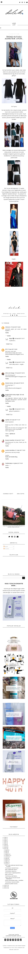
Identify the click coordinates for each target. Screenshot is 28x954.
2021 (5, 843)
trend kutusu (21, 313)
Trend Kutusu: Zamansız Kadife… (12, 882)
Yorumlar (7, 548)
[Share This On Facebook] (10, 315)
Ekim (6, 851)
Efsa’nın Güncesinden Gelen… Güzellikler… (14, 880)
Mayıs (6, 858)
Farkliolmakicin (9, 463)
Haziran (7, 857)
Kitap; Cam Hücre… (9, 874)
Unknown (7, 327)
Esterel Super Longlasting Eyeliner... (13, 872)
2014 (5, 888)
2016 (5, 885)
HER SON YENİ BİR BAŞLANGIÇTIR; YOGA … (13, 664)
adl (10, 313)
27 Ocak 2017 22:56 (12, 349)
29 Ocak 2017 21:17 (19, 338)
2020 (5, 844)
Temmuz (7, 855)
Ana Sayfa (20, 493)
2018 (5, 847)
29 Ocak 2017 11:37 (15, 420)
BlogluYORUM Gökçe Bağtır (12, 394)
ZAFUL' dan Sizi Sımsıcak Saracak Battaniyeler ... (12, 878)
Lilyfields (7, 420)
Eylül (6, 852)
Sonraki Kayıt (8, 493)
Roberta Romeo (9, 383)
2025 (5, 839)
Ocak (6, 863)
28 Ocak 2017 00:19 (19, 383)
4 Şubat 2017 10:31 (18, 463)
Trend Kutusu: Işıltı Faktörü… (11, 876)
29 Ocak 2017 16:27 (19, 440)
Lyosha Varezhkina (10, 450)
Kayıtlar (6, 546)
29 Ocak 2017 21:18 (19, 362)
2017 (5, 848)
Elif (6, 349)
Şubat (6, 862)
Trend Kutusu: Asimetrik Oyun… (12, 868)
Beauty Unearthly (9, 440)
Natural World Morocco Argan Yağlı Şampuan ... (13, 738)
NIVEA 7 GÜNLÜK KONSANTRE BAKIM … (14, 762)
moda (14, 313)
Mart (6, 861)
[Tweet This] (13, 315)
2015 (5, 886)
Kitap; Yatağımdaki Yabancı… (11, 869)
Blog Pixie (11, 947)
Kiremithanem (21, 945)
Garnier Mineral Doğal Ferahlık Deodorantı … (14, 688)
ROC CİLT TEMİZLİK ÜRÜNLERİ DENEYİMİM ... (14, 714)
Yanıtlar (9, 336)
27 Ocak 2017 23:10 (20, 373)
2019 (5, 845)
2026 (5, 837)
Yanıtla (7, 332)
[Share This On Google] (17, 315)
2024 (5, 840)
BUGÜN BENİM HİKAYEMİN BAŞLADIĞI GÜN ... (14, 786)
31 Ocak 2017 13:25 (20, 450)
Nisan (6, 859)
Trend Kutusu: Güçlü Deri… (11, 871)
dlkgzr (10, 338)
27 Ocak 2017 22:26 (15, 327)
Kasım (6, 850)
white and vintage (9, 373)
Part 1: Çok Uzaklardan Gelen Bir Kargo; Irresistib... (14, 866)
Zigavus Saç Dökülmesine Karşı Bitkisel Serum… (13, 811)
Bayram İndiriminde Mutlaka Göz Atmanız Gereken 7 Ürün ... (13, 641)
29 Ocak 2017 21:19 (19, 409)
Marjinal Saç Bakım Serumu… (11, 883)
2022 (5, 841)
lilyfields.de (12, 433)
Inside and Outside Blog (11, 457)
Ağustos (7, 854)
